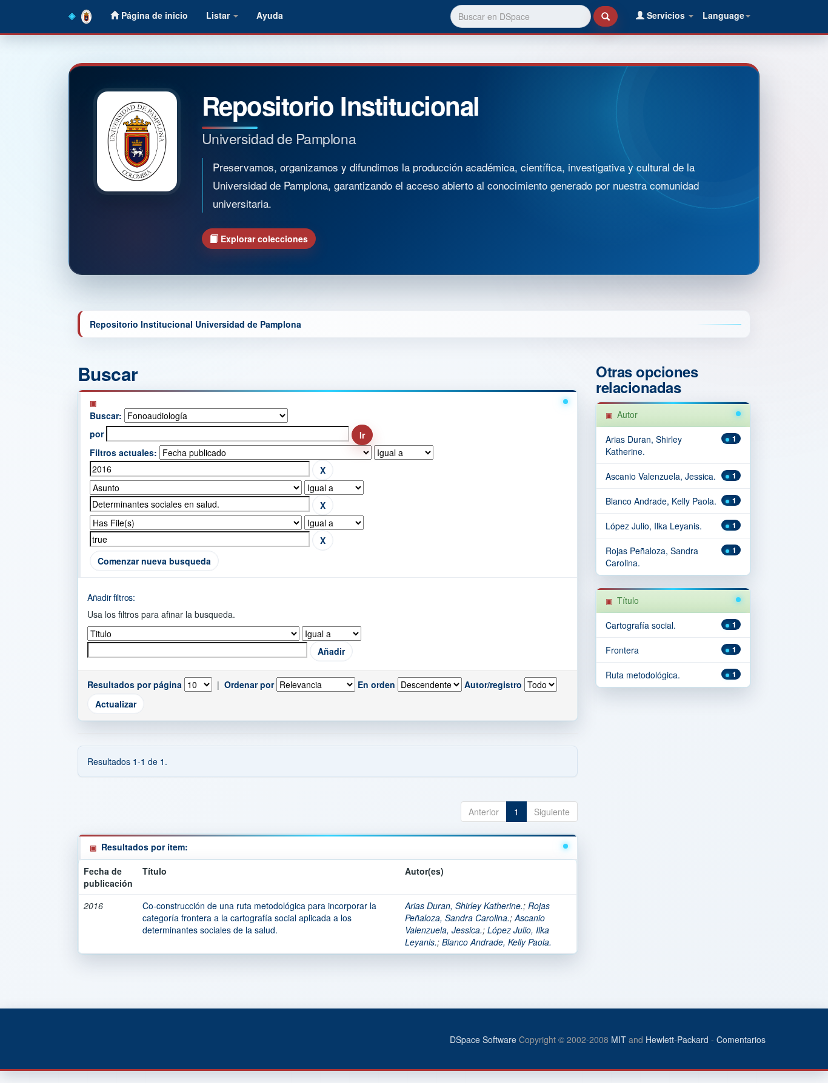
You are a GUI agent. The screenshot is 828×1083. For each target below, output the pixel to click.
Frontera (622, 650)
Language (723, 15)
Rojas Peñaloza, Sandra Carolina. (477, 911)
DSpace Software (483, 1039)
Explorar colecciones (263, 239)
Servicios (665, 15)
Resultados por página (134, 684)
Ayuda (269, 15)
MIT (618, 1039)
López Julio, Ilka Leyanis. (654, 526)
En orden (376, 684)
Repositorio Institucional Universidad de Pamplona (195, 324)
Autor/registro (493, 684)
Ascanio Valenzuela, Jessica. (475, 924)
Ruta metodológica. (643, 675)
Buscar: (106, 415)
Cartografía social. (641, 625)
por (97, 434)
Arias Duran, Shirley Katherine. (464, 905)
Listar (219, 15)
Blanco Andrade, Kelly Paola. (497, 942)
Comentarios (741, 1039)
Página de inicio (153, 15)
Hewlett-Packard (677, 1039)
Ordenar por (249, 684)
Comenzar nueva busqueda (154, 561)
